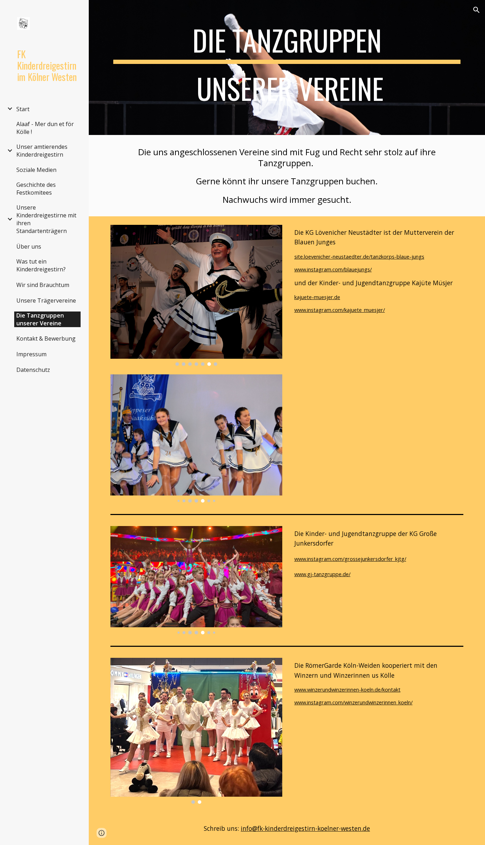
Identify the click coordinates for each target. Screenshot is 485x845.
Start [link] (22, 109)
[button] (476, 9)
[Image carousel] (196, 295)
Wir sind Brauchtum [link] (42, 285)
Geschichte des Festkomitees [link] (36, 188)
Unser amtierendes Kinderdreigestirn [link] (41, 150)
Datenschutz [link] (33, 370)
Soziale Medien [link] (36, 170)
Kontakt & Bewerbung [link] (46, 338)
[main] (287, 67)
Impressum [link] (31, 354)
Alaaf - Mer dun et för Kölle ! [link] (45, 128)
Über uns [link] (28, 246)
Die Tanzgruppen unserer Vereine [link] (40, 319)
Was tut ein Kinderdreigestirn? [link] (41, 265)
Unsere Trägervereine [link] (46, 300)
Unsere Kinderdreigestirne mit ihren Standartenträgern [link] (46, 219)
